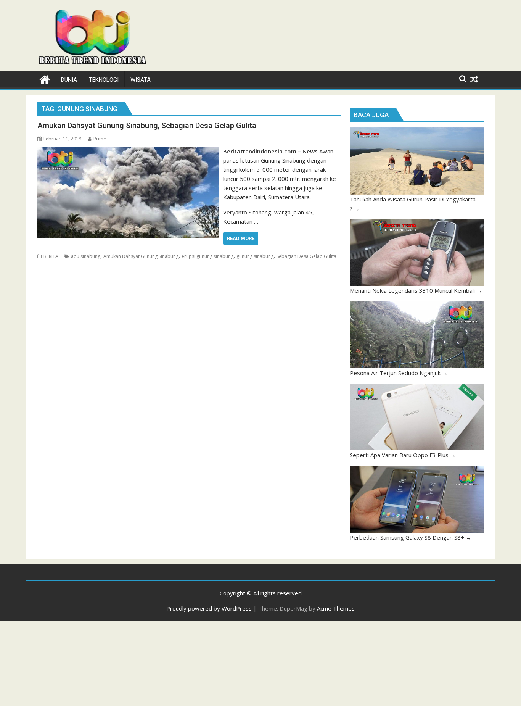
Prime (99, 138)
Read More (240, 238)
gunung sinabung (254, 256)
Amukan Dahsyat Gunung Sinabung (140, 256)
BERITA (50, 256)
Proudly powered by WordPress (209, 608)
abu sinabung (85, 256)
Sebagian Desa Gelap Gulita (306, 256)
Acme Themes (336, 608)
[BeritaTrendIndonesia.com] (45, 78)
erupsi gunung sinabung (207, 256)
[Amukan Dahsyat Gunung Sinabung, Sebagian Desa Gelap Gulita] (128, 151)
